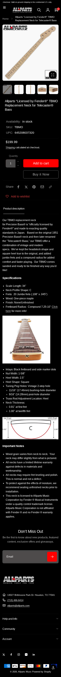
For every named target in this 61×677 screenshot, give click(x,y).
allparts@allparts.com (18, 605)
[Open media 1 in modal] (30, 53)
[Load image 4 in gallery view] (42, 89)
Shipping (10, 147)
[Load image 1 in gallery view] (7, 89)
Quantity (13, 156)
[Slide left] (5, 52)
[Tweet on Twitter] (26, 186)
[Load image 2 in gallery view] (19, 89)
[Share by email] (42, 187)
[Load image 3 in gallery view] (30, 89)
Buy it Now (41, 174)
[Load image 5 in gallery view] (53, 89)
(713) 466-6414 (15, 600)
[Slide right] (55, 52)
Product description (13, 208)
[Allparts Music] (18, 587)
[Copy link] (50, 186)
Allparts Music (25, 672)
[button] (4, 7)
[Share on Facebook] (18, 186)
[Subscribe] (52, 557)
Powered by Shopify (41, 672)
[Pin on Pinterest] (34, 186)
